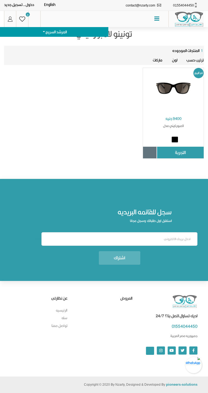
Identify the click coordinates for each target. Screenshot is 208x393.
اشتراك (119, 258)
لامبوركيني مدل (173, 126)
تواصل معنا (59, 325)
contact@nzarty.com (140, 5)
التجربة (180, 152)
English (50, 4)
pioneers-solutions (181, 384)
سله (64, 318)
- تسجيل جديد (14, 4)
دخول (29, 4)
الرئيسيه (61, 310)
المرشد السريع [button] (56, 31)
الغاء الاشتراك (35, 239)
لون (174, 60)
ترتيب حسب (195, 60)
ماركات (157, 60)
